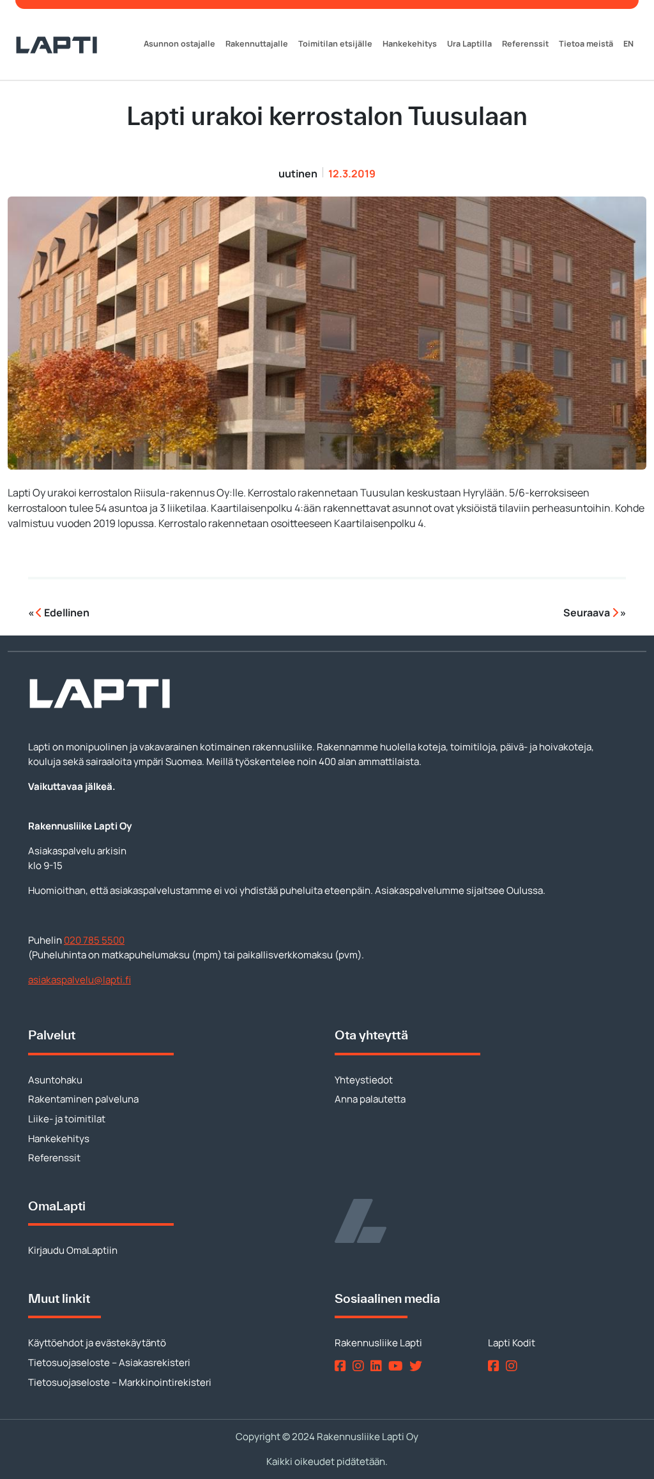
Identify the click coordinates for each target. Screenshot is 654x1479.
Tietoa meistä (586, 43)
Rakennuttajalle (256, 43)
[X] (418, 1365)
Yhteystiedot (364, 1080)
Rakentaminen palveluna (83, 1099)
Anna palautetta (370, 1099)
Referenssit (525, 43)
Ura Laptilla (469, 43)
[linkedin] (378, 1365)
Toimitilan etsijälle (335, 43)
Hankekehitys (410, 43)
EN (628, 43)
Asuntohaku (55, 1080)
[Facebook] (343, 1365)
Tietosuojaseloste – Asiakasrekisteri (109, 1362)
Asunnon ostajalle (179, 43)
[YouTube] (397, 1365)
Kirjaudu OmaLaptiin (73, 1250)
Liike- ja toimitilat (66, 1119)
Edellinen (65, 613)
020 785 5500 (94, 940)
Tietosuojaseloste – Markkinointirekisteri (119, 1382)
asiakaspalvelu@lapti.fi (79, 979)
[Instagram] (361, 1365)
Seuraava (587, 613)
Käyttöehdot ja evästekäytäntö (97, 1342)
